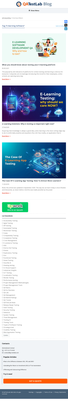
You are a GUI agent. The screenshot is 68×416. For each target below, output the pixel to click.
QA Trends (7, 300)
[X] (66, 25)
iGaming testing (9, 265)
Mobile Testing (9, 277)
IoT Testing (8, 272)
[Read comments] (36, 34)
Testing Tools (8, 322)
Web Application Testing (12, 332)
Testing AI (7, 320)
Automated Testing (10, 228)
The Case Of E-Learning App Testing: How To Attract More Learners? (31, 181)
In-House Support (10, 268)
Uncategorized (9, 327)
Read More (5, 79)
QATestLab (6, 392)
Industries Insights (10, 270)
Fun (5, 255)
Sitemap (31, 392)
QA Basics (7, 287)
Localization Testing (11, 275)
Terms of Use (48, 392)
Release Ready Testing (11, 305)
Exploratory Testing (10, 253)
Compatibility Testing (11, 235)
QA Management (9, 295)
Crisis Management (10, 240)
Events (6, 250)
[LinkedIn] (66, 28)
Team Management (10, 317)
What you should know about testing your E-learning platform (28, 65)
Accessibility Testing (10, 220)
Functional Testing (10, 258)
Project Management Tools (13, 285)
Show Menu (35, 10)
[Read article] (32, 34)
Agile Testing (8, 223)
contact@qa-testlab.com (11, 353)
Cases (6, 233)
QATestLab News (9, 302)
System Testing (9, 315)
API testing (7, 225)
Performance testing (11, 280)
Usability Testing (9, 330)
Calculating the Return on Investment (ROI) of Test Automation (22, 365)
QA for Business (9, 290)
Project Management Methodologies (16, 282)
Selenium (7, 312)
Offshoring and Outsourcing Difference (14, 369)
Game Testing (8, 260)
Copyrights (39, 392)
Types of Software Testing (13, 325)
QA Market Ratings (10, 297)
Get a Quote (35, 381)
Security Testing (9, 310)
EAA (5, 245)
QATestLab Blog (6, 18)
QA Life (6, 292)
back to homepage (61, 26)
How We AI (7, 263)
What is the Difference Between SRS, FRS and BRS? (18, 361)
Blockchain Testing (10, 230)
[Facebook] (66, 21)
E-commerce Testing (11, 243)
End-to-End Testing (10, 248)
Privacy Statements (60, 392)
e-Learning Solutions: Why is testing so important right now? (28, 124)
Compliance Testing (10, 238)
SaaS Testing (8, 307)
